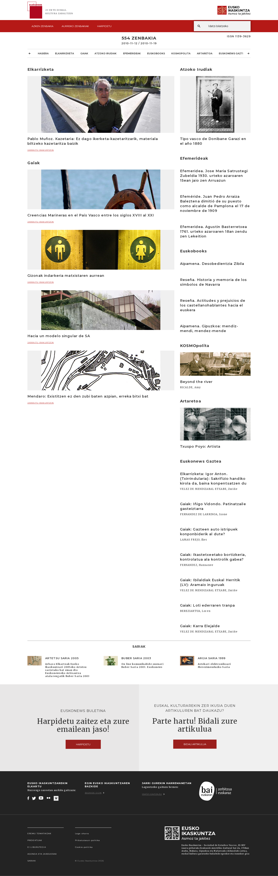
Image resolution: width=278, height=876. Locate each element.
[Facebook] (28, 798)
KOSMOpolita (180, 53)
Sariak (31, 861)
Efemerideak (132, 53)
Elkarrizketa (64, 53)
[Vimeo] (56, 798)
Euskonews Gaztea (232, 53)
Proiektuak (34, 840)
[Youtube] (41, 798)
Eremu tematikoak (39, 833)
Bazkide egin (93, 793)
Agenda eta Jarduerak (42, 854)
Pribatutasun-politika (87, 840)
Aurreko (75, 26)
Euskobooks (156, 53)
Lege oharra (82, 833)
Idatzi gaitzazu (152, 794)
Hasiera (43, 53)
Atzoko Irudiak (105, 53)
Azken (42, 26)
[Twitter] (34, 798)
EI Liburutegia (36, 847)
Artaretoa (204, 53)
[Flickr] (49, 798)
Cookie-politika (84, 847)
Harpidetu (104, 26)
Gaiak (84, 53)
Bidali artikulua (195, 744)
